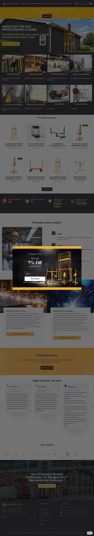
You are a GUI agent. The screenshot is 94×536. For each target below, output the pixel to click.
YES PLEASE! (34, 279)
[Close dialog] (14, 247)
